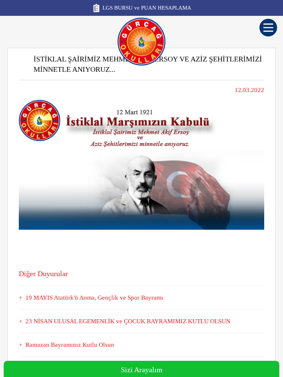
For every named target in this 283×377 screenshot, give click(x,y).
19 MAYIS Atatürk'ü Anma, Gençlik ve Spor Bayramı (94, 297)
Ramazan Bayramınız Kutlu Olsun (69, 344)
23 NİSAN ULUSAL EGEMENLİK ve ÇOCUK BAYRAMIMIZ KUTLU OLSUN (127, 321)
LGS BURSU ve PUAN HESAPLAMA (146, 8)
